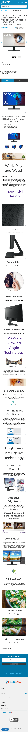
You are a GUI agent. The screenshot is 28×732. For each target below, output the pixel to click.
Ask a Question (19, 28)
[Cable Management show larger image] (14, 315)
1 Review (3, 28)
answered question (20, 27)
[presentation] (1, 42)
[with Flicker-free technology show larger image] (14, 599)
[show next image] (24, 137)
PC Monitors (7, 10)
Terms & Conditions (17, 728)
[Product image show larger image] (14, 362)
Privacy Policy (10, 728)
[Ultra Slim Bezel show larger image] (14, 282)
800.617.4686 (4, 708)
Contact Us (5, 712)
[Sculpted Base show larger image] (14, 247)
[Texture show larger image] (14, 214)
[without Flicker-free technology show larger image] (14, 627)
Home (2, 10)
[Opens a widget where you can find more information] (5, 729)
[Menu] (26, 2)
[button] (25, 147)
